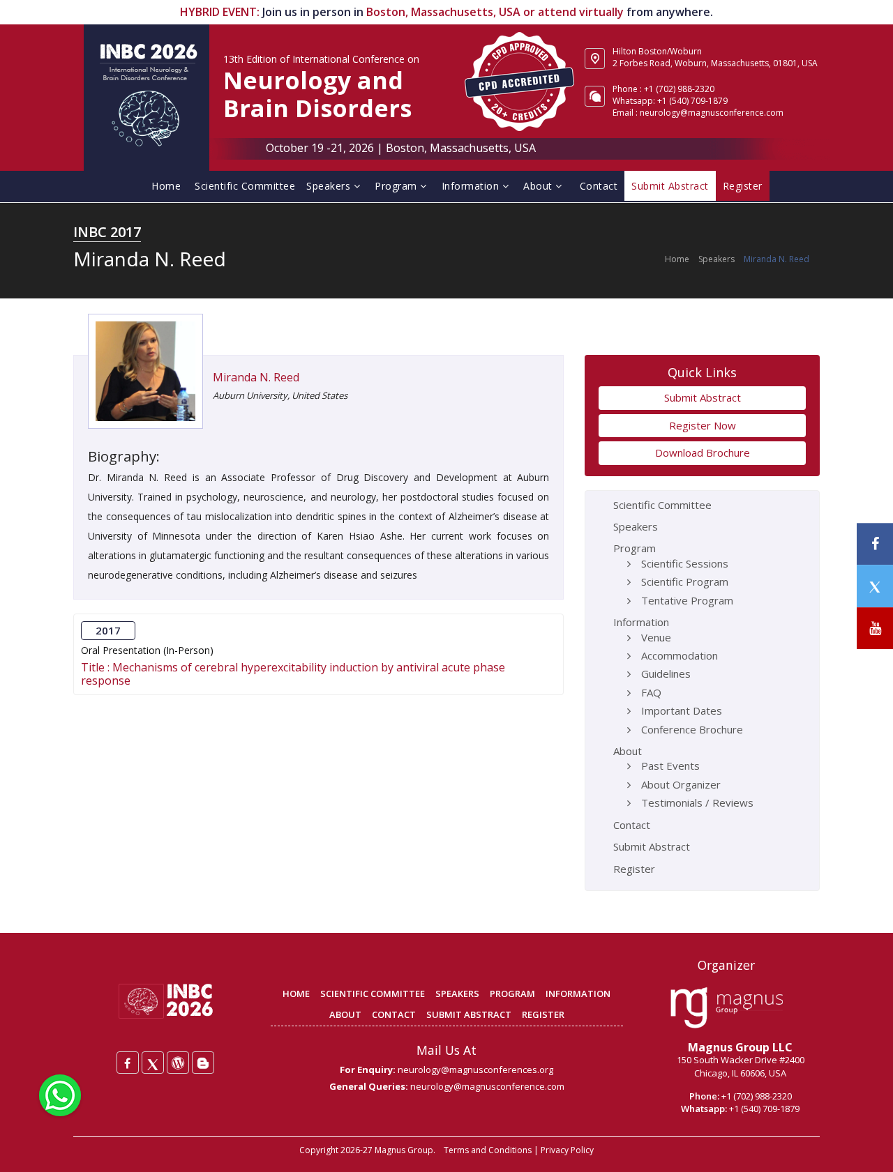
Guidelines (666, 673)
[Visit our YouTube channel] (875, 628)
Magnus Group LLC (740, 1047)
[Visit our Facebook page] (875, 544)
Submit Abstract (702, 397)
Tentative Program (687, 600)
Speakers (330, 185)
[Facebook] (128, 1062)
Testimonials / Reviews (697, 802)
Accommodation (679, 655)
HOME (296, 993)
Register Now (702, 425)
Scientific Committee (245, 185)
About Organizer (681, 784)
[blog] (203, 1062)
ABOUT (345, 1014)
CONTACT (394, 1014)
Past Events (670, 766)
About (539, 185)
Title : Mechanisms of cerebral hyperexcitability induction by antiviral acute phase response (293, 674)
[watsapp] (60, 1094)
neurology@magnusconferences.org (475, 1069)
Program (397, 185)
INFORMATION (578, 993)
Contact (599, 185)
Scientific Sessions (684, 563)
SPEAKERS (457, 993)
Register (634, 869)
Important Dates (681, 710)
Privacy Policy (567, 1150)
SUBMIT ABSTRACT (468, 1014)
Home (166, 185)
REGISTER (543, 1014)
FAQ (651, 692)
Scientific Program (684, 581)
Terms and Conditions (488, 1150)
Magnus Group (404, 1150)
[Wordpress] (178, 1062)
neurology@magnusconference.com (711, 113)
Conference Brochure (692, 729)
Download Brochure (702, 452)
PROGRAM (512, 993)
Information (472, 185)
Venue (656, 637)
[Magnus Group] (726, 1008)
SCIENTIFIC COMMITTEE (372, 993)
